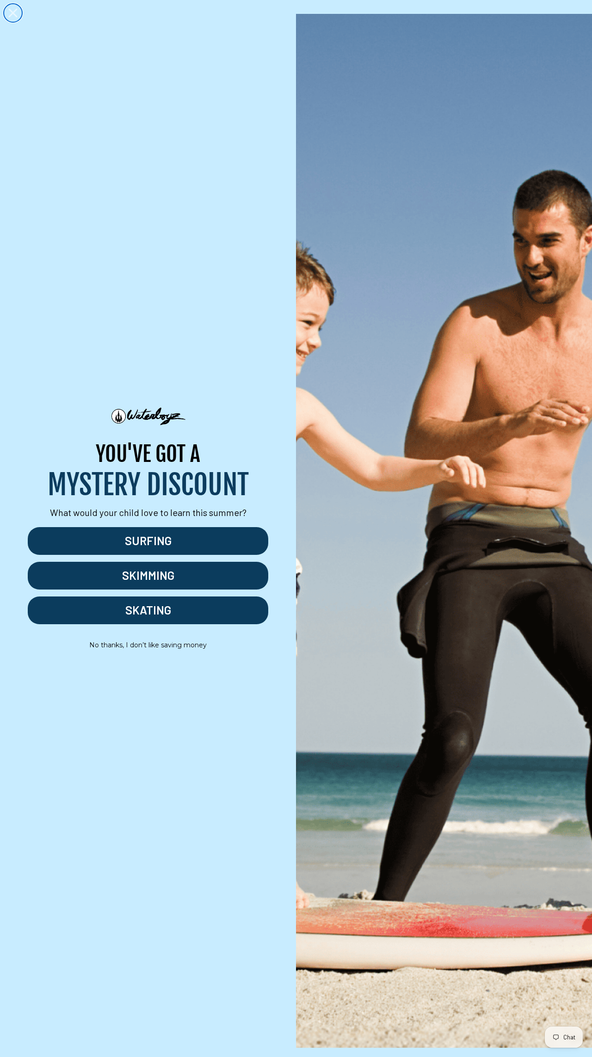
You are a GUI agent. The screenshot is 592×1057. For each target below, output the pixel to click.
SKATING (148, 610)
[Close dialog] (13, 13)
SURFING (148, 540)
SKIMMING (148, 575)
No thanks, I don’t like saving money (148, 645)
